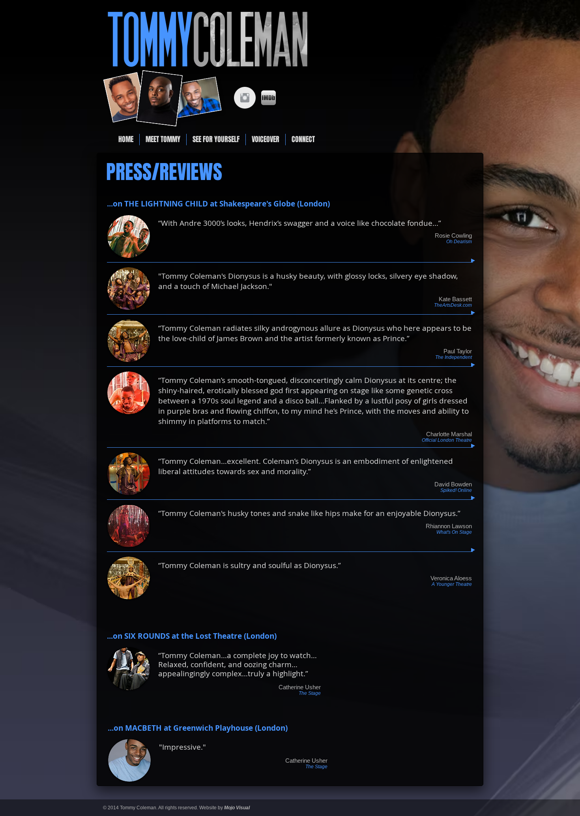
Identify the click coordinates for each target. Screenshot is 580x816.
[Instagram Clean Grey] (245, 98)
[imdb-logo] (268, 98)
